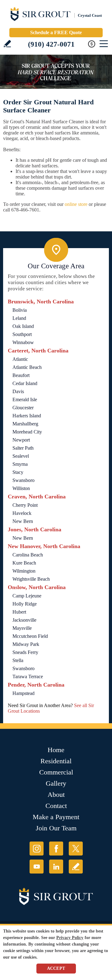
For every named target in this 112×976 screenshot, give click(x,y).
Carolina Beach (27, 554)
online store (76, 204)
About (56, 794)
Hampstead (23, 693)
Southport (22, 334)
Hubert (19, 612)
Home (56, 750)
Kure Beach (24, 562)
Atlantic (20, 359)
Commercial (56, 772)
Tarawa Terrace (27, 676)
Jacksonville (24, 620)
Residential (56, 761)
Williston (21, 488)
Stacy (17, 472)
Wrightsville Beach (31, 579)
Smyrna (20, 464)
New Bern (22, 521)
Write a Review (7, 43)
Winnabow (23, 342)
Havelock (21, 513)
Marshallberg (25, 423)
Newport (21, 440)
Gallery (56, 783)
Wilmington (23, 571)
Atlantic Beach (27, 367)
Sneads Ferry (25, 652)
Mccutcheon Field (30, 636)
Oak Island (23, 326)
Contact (56, 806)
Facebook (56, 849)
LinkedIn (56, 867)
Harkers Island (26, 415)
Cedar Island (24, 383)
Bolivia (19, 310)
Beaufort (21, 375)
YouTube (37, 867)
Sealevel (20, 456)
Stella (17, 660)
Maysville (22, 628)
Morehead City (27, 431)
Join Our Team (56, 828)
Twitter (76, 849)
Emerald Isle (24, 399)
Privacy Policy (69, 937)
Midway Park (25, 644)
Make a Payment (56, 817)
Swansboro (23, 480)
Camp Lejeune (26, 595)
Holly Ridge (24, 603)
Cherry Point (25, 505)
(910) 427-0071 (51, 44)
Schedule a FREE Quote (56, 32)
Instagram (37, 849)
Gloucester (23, 407)
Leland (19, 318)
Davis (18, 391)
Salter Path (23, 448)
